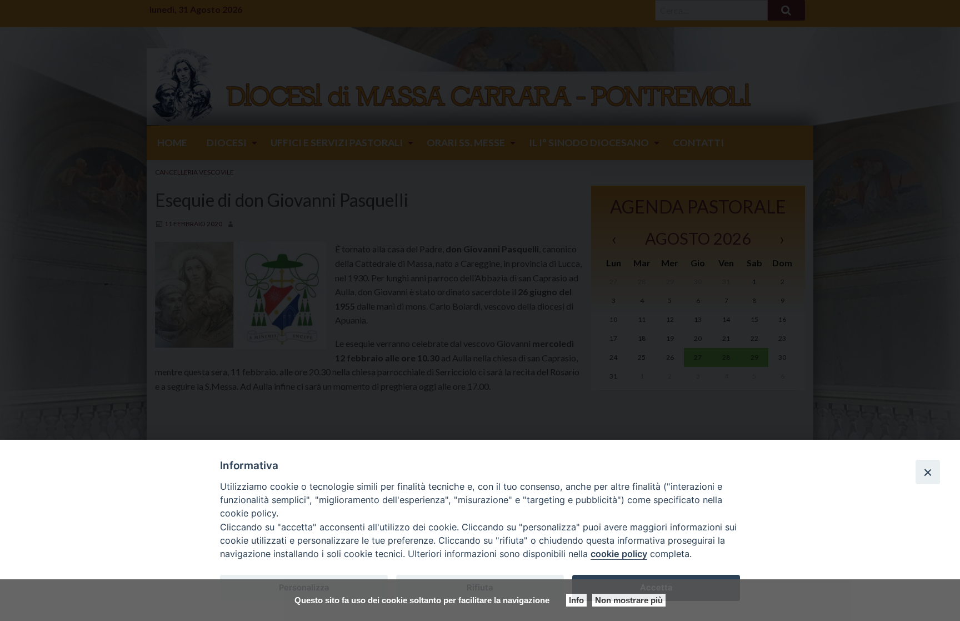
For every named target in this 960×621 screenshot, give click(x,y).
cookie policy (619, 553)
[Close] (928, 472)
